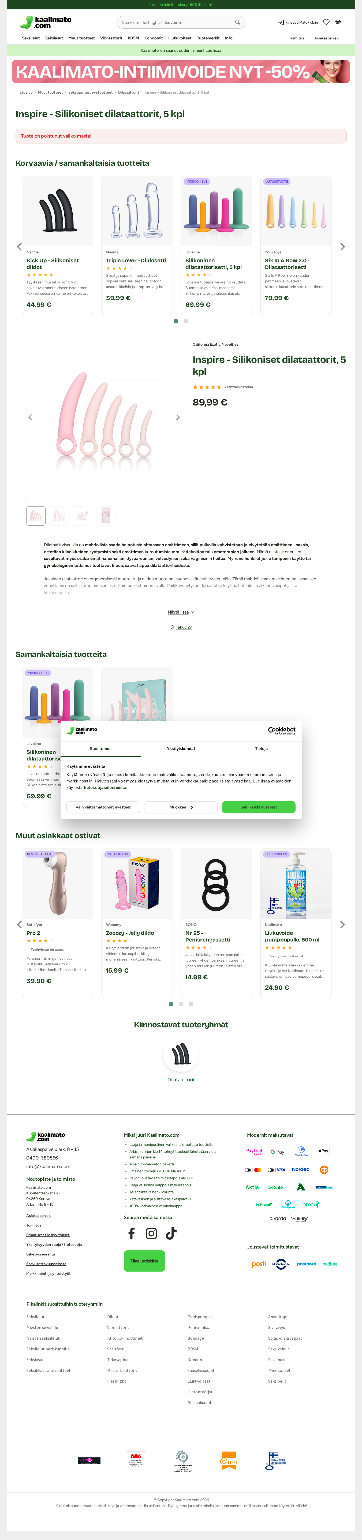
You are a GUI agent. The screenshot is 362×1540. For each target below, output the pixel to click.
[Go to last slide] (19, 246)
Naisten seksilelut (42, 1337)
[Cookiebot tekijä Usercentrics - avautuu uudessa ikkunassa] (272, 731)
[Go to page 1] (176, 321)
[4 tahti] (213, 387)
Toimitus (296, 38)
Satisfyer (115, 1348)
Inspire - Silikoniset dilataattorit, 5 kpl (269, 366)
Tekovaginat (118, 1359)
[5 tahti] (219, 387)
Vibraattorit (111, 38)
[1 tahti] (195, 387)
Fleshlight (116, 1380)
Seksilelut (31, 38)
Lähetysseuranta (40, 1254)
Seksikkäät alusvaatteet (48, 1370)
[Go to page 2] (186, 321)
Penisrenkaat (200, 1327)
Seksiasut (54, 38)
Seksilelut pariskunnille (47, 1348)
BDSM (133, 38)
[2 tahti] (201, 387)
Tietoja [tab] (261, 748)
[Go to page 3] (191, 1004)
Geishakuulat (200, 1402)
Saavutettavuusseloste (46, 1264)
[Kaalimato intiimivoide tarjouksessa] (181, 71)
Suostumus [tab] (100, 748)
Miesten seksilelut (43, 1327)
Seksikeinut (278, 1348)
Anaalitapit (278, 1316)
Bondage (196, 1337)
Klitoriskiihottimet (125, 1337)
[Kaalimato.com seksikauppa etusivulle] (66, 22)
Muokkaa (178, 807)
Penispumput (200, 1316)
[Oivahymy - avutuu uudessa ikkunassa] (229, 1460)
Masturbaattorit (122, 1370)
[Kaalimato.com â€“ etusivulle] (45, 1137)
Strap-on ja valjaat (285, 1337)
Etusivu (26, 92)
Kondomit (153, 38)
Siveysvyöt (277, 1327)
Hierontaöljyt (200, 1391)
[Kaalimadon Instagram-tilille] (151, 1233)
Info (229, 38)
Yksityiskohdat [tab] (181, 748)
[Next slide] (342, 246)
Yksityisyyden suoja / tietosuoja (54, 1244)
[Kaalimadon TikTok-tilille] (171, 1233)
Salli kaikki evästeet (259, 807)
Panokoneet (279, 1370)
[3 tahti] (207, 387)
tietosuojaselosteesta (105, 787)
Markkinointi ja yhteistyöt (48, 1273)
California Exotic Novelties (215, 344)
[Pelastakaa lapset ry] (89, 1460)
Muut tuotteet (81, 38)
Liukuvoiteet (180, 38)
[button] (237, 22)
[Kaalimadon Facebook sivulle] (131, 1233)
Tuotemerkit (208, 38)
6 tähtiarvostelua (238, 387)
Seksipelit (277, 1380)
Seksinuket (278, 1359)
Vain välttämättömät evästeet (103, 807)
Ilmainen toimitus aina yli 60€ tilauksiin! (181, 4)
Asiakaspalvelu (326, 38)
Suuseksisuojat (201, 1370)
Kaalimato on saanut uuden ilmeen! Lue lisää (181, 50)
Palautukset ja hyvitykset (48, 1235)
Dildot (112, 1316)
